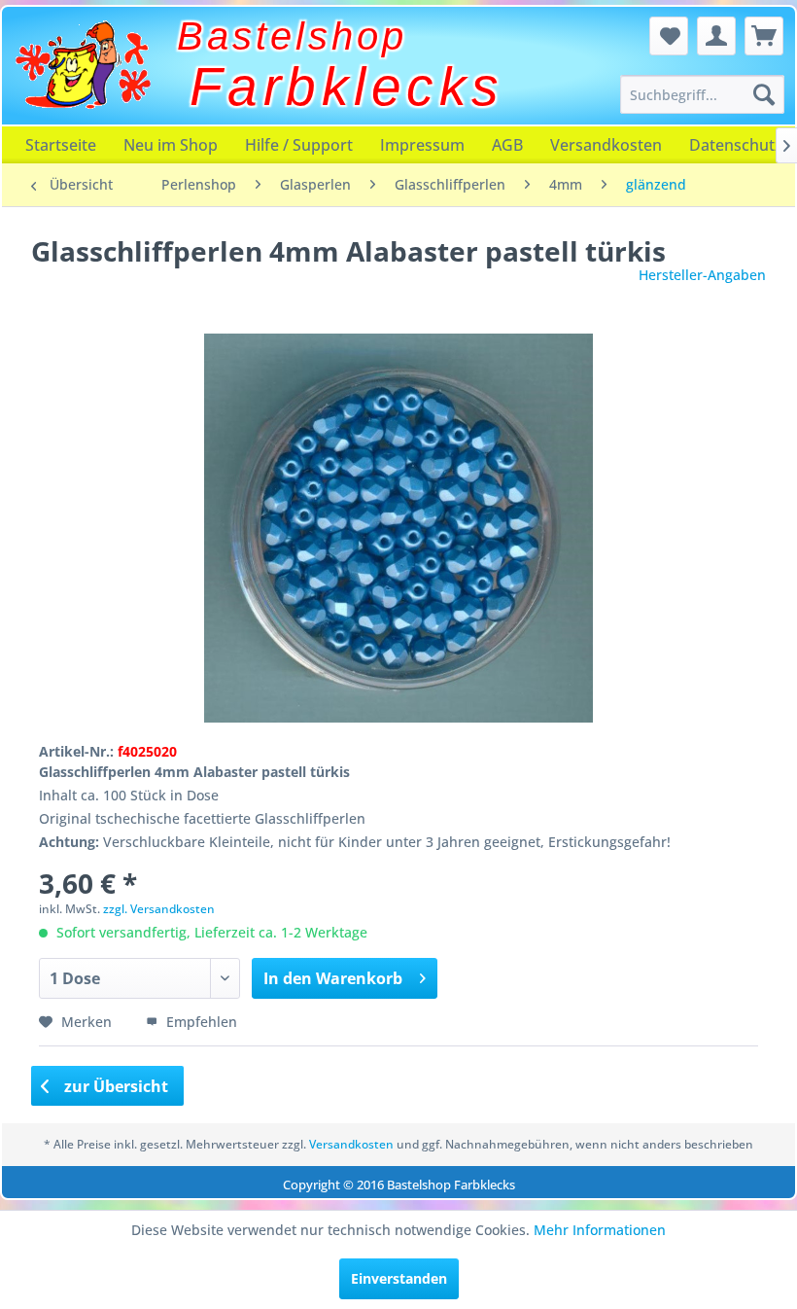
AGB (507, 145)
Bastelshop (292, 36)
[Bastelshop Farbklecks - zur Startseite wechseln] (83, 65)
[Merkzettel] (668, 36)
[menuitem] (701, 94)
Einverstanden (399, 1278)
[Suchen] (764, 94)
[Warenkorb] (764, 36)
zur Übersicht (114, 1086)
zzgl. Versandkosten (159, 909)
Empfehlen (199, 1021)
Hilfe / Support (299, 145)
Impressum (422, 145)
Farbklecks (347, 86)
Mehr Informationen (600, 1230)
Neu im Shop (170, 145)
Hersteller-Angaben (702, 274)
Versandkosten (606, 145)
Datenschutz (735, 145)
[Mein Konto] (716, 36)
